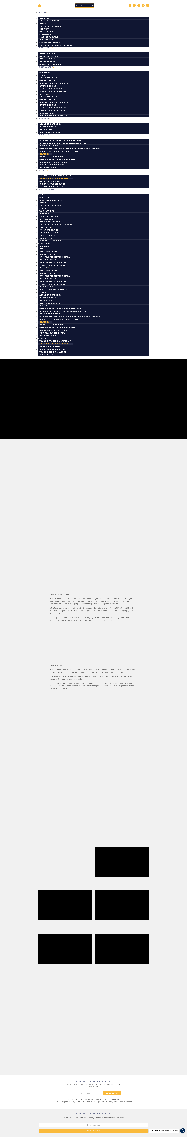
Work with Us (46, 32)
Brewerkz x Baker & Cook (53, 162)
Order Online (47, 189)
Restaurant (46, 67)
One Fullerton (47, 81)
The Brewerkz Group (50, 26)
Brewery (44, 118)
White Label (45, 129)
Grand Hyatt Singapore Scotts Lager (59, 151)
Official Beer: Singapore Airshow (57, 159)
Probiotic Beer (47, 168)
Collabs (44, 135)
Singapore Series (48, 56)
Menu (42, 75)
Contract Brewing (49, 132)
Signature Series (48, 53)
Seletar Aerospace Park (52, 89)
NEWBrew (44, 154)
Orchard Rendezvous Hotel (54, 83)
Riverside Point (47, 86)
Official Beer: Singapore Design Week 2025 (62, 143)
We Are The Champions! (51, 157)
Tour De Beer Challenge (52, 187)
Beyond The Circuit (49, 146)
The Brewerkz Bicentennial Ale (56, 45)
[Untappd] (143, 5)
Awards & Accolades (50, 21)
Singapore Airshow (49, 181)
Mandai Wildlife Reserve (52, 91)
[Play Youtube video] (65, 862)
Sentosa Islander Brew (52, 165)
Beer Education (47, 127)
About (42, 12)
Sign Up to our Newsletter (93, 1082)
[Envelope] (147, 5)
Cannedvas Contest (50, 42)
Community (45, 34)
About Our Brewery (50, 124)
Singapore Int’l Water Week (54, 178)
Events (43, 170)
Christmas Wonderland (52, 184)
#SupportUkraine (48, 37)
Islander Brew (47, 62)
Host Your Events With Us (53, 116)
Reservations (46, 113)
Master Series (47, 59)
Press (42, 24)
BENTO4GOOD (46, 40)
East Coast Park (48, 78)
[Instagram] (138, 5)
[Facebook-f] (134, 5)
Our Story (45, 18)
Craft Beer (45, 48)
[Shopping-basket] (130, 5)
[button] (39, 5)
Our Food (44, 72)
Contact (44, 29)
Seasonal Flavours (50, 64)
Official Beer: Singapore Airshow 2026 (60, 140)
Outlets (43, 94)
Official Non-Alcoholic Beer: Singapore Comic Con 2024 (69, 149)
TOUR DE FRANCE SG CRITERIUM (55, 176)
